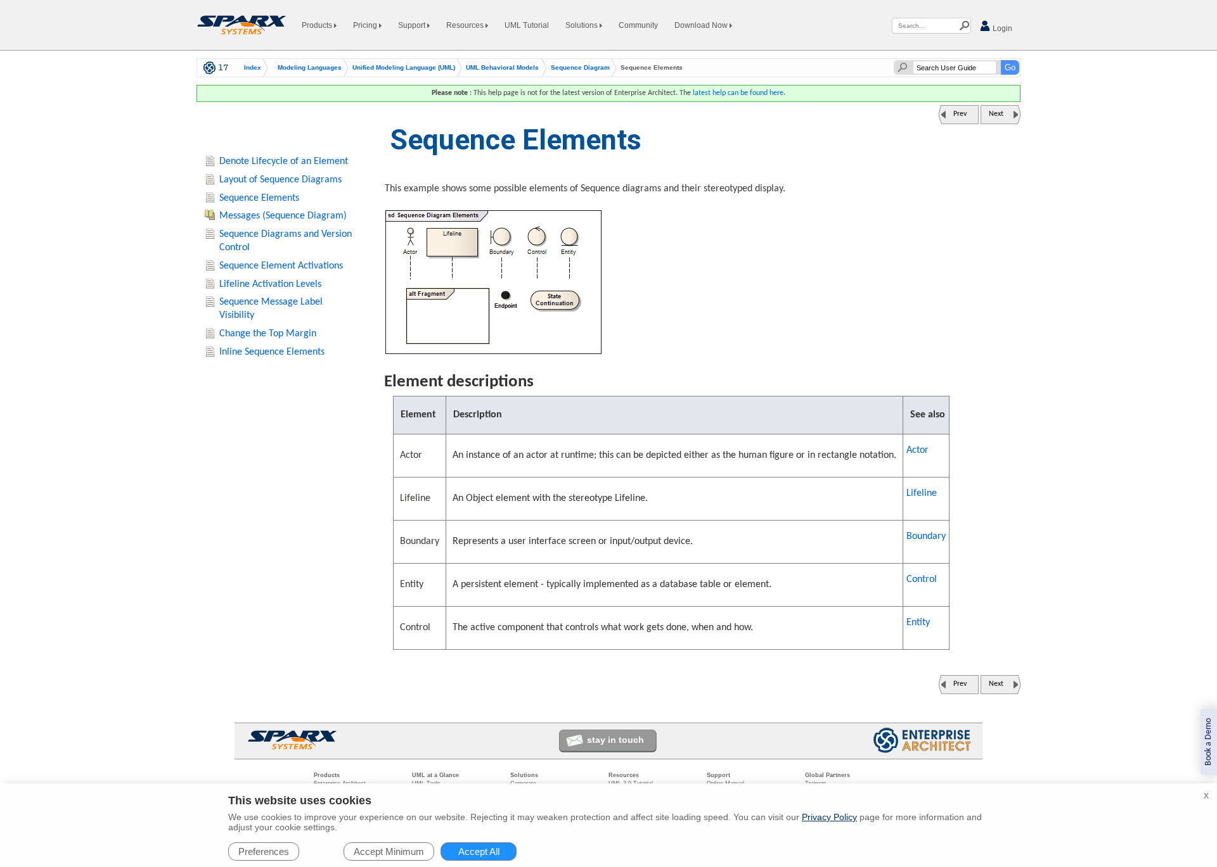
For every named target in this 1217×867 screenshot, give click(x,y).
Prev (960, 114)
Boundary (926, 536)
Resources (466, 25)
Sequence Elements (259, 198)
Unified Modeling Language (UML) (403, 68)
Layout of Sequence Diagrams (280, 180)
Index (252, 68)
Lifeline (921, 493)
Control (921, 579)
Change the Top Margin (267, 334)
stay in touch (615, 740)
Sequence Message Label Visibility (271, 308)
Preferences (263, 851)
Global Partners (827, 775)
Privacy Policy (829, 817)
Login (1001, 28)
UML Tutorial (527, 25)
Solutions (582, 25)
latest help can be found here (738, 93)
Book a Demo (1208, 742)
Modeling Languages (310, 68)
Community (638, 25)
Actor (917, 450)
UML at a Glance (435, 775)
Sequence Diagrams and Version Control (285, 241)
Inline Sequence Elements (272, 352)
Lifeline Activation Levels (270, 284)
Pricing (366, 25)
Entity (918, 622)
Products (318, 25)
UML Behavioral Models (502, 68)
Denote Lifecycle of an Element (283, 161)
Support (412, 25)
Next (996, 114)
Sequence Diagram (580, 68)
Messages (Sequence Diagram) (283, 216)
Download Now (702, 25)
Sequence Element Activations (281, 266)
